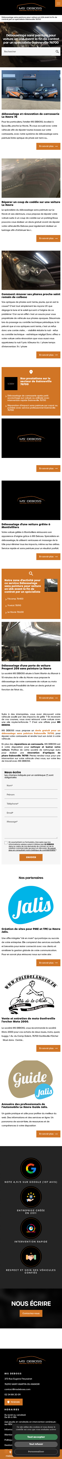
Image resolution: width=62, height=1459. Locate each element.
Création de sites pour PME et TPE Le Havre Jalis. (31, 930)
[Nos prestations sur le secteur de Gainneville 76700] (11, 383)
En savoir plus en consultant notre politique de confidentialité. (32, 849)
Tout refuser (36, 1444)
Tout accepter (36, 1436)
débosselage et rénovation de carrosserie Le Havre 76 (30, 115)
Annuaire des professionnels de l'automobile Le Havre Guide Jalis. (25, 1105)
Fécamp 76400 (15, 598)
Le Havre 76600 (15, 612)
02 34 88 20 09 (12, 1394)
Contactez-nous (31, 1313)
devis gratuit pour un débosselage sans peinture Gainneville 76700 (31, 732)
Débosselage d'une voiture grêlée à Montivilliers (26, 526)
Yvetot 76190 (14, 605)
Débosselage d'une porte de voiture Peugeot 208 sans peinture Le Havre (26, 667)
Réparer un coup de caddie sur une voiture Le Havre (31, 203)
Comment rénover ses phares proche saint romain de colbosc (31, 296)
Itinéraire (10, 1454)
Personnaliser (36, 1451)
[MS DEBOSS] (31, 7)
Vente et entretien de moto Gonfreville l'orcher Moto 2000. (28, 1020)
